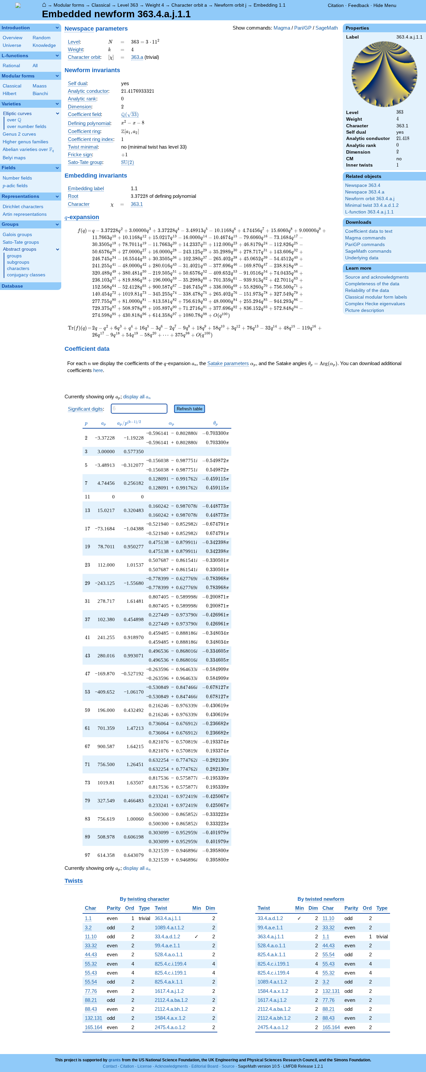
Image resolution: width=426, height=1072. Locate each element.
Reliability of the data (367, 290)
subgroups (18, 262)
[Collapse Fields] (57, 168)
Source (228, 1066)
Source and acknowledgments (377, 277)
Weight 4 (154, 5)
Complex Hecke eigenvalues (375, 303)
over (14, 120)
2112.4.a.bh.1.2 (171, 1009)
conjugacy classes (26, 274)
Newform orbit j (230, 5)
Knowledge (44, 45)
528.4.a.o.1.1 (169, 954)
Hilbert (9, 93)
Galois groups (17, 234)
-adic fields (15, 185)
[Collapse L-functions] (57, 55)
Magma (282, 28)
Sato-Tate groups (21, 242)
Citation (336, 5)
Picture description (364, 310)
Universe (12, 45)
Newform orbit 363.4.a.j (369, 198)
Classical (101, 5)
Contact (110, 1066)
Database (12, 286)
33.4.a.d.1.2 (167, 936)
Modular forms (69, 5)
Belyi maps (14, 157)
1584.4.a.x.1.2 (170, 1018)
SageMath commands (368, 251)
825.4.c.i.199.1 (170, 973)
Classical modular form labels (376, 297)
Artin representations (25, 214)
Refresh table (189, 408)
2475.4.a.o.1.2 (170, 1027)
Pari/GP (303, 28)
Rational (11, 65)
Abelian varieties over (28, 149)
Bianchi (40, 93)
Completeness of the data (372, 283)
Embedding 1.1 (270, 5)
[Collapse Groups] (57, 224)
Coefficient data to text (368, 231)
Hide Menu (384, 5)
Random (42, 37)
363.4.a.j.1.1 (168, 918)
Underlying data (361, 257)
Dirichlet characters (23, 206)
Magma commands (365, 237)
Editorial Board (204, 1066)
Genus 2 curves (19, 134)
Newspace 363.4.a (364, 192)
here (98, 370)
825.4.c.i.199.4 (170, 964)
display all (137, 397)
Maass (40, 85)
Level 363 (127, 5)
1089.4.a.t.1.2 (169, 927)
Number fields (17, 178)
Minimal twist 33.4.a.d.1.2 (372, 205)
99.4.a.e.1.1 (167, 945)
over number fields (26, 126)
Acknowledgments (171, 1066)
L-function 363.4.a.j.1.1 (369, 211)
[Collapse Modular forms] (57, 75)
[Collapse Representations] (57, 196)
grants (114, 1060)
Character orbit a (189, 5)
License (144, 1066)
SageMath (327, 28)
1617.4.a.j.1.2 (169, 991)
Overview (12, 37)
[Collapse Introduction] (57, 27)
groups (14, 255)
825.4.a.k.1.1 (169, 982)
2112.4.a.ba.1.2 (171, 1000)
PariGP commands (365, 244)
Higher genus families (25, 141)
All (35, 65)
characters (18, 268)
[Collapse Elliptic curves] (57, 113)
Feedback (358, 5)
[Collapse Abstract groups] (57, 249)
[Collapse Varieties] (57, 103)
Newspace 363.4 (362, 185)
